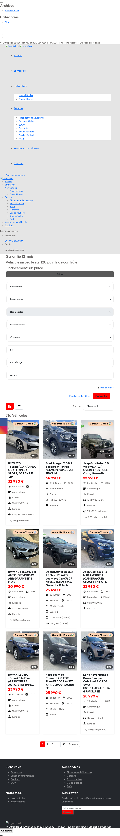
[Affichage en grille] (10, 406)
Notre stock (20, 86)
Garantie (23, 128)
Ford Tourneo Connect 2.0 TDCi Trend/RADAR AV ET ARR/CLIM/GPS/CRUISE (60, 681)
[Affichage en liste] (19, 406)
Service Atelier (27, 121)
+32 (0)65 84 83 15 (14, 241)
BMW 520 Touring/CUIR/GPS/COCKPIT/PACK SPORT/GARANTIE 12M (22, 469)
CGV (13, 782)
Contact (18, 163)
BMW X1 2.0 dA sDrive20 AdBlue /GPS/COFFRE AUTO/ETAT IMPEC (21, 680)
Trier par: (77, 406)
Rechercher (101, 396)
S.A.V (22, 124)
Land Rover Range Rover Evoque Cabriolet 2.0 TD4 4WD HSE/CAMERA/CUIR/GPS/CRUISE (96, 683)
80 (63, 744)
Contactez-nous (15, 175)
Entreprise (20, 70)
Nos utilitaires (26, 98)
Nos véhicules (26, 95)
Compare (6, 830)
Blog (7, 22)
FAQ (21, 138)
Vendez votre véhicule (26, 148)
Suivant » (73, 744)
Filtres (60, 274)
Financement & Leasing (31, 117)
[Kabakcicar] (19, 45)
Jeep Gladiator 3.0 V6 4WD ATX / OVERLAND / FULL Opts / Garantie (96, 468)
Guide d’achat (26, 135)
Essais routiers (26, 131)
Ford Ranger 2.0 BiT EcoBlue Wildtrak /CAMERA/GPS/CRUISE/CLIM (59, 468)
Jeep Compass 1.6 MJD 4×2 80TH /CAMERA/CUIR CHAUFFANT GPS (95, 577)
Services (18, 108)
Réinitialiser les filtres (79, 396)
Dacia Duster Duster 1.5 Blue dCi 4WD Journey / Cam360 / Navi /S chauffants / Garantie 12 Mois (59, 578)
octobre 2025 (12, 10)
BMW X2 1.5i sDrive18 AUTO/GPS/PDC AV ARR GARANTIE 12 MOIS (22, 577)
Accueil (18, 55)
